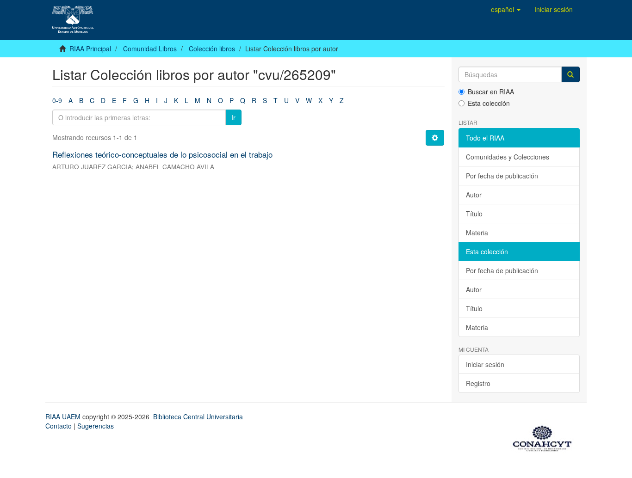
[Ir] (570, 74)
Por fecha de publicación (502, 175)
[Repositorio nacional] (545, 436)
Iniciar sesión (485, 364)
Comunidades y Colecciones (507, 156)
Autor (474, 194)
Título (474, 213)
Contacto (58, 425)
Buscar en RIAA (491, 91)
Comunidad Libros (150, 48)
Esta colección (489, 103)
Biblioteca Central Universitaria (198, 416)
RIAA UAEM (63, 416)
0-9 (57, 100)
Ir (233, 117)
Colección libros (212, 48)
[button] (505, 9)
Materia (477, 232)
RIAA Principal (90, 48)
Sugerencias (95, 425)
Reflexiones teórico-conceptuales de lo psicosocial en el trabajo (162, 154)
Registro (478, 383)
